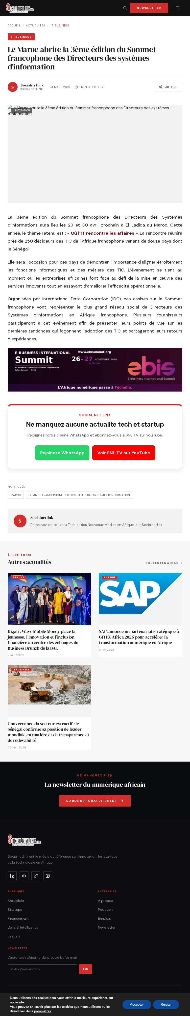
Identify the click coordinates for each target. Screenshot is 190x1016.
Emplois (104, 918)
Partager (171, 87)
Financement (18, 918)
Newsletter (149, 8)
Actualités (35, 25)
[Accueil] (20, 8)
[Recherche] (125, 8)
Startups (15, 909)
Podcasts (105, 909)
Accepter (137, 1004)
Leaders (14, 936)
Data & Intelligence (23, 927)
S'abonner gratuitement (92, 801)
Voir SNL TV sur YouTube (123, 453)
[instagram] (47, 875)
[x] (35, 875)
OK (85, 969)
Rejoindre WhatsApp (62, 453)
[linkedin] (12, 875)
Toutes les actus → (163, 563)
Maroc (16, 495)
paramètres (42, 1011)
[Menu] (177, 7)
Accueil (14, 25)
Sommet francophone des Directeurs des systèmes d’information (79, 495)
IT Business (60, 25)
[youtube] (24, 875)
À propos (105, 900)
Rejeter (166, 1004)
